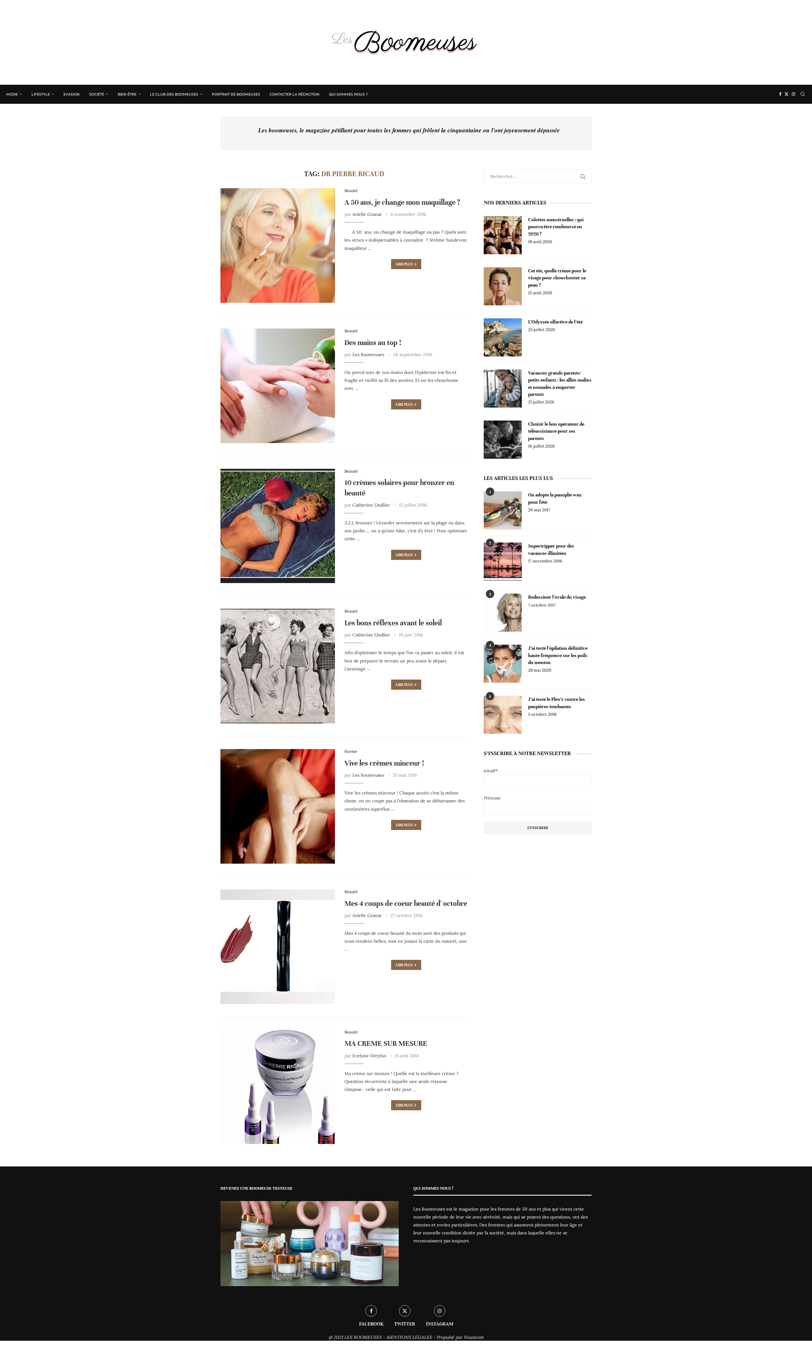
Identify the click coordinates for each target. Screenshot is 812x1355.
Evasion (71, 94)
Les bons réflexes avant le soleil (393, 623)
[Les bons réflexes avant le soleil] (277, 666)
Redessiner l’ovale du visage (557, 597)
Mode (12, 94)
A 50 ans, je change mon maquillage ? (402, 202)
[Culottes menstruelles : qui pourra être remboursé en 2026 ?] (503, 235)
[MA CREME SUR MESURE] (277, 1087)
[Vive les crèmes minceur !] (277, 806)
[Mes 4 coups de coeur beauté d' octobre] (277, 946)
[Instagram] (793, 94)
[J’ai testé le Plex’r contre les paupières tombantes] (503, 715)
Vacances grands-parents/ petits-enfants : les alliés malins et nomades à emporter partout (560, 383)
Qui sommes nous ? (348, 94)
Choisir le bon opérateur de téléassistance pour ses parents (556, 431)
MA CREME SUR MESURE (385, 1043)
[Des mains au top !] (277, 386)
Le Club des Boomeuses (174, 94)
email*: (491, 771)
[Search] (802, 94)
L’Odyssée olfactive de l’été (555, 322)
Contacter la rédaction (294, 94)
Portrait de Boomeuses (236, 94)
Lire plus (404, 264)
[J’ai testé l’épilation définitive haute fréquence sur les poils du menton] (503, 664)
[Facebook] (780, 94)
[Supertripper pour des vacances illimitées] (503, 561)
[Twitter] (786, 94)
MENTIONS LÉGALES (409, 1337)
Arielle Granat (367, 214)
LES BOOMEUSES (363, 1337)
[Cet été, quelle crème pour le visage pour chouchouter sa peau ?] (503, 286)
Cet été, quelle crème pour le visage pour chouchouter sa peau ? (557, 278)
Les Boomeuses (368, 354)
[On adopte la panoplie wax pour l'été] (503, 510)
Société (96, 94)
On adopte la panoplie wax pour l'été (554, 498)
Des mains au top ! (372, 342)
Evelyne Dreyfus (369, 1056)
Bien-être (127, 94)
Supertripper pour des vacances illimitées (551, 549)
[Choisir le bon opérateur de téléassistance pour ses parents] (503, 440)
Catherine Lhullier (371, 505)
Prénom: (492, 798)
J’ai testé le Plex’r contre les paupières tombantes (556, 702)
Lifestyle (40, 94)
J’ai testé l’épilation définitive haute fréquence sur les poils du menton (557, 655)
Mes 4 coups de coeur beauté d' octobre (405, 903)
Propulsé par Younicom (460, 1337)
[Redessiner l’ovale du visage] (503, 613)
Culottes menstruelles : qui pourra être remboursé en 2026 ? (556, 227)
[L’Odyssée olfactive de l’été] (503, 337)
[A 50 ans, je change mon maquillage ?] (277, 245)
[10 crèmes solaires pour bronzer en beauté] (277, 526)
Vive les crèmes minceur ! (384, 763)
